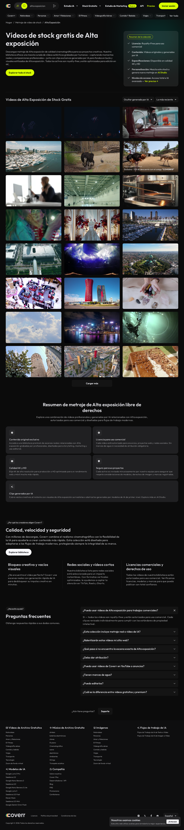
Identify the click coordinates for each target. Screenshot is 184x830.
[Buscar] (24, 6)
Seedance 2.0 (11, 784)
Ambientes (54, 756)
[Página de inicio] (8, 6)
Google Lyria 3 (11, 791)
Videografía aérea (13, 746)
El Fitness (9, 743)
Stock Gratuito (89, 5)
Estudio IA (69, 5)
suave (52, 749)
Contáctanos (55, 794)
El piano (53, 743)
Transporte (10, 756)
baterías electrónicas (58, 736)
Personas (9, 736)
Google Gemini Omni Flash (16, 805)
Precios (151, 5)
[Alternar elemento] (174, 610)
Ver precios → (151, 81)
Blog (51, 784)
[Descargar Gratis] (57, 202)
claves (52, 739)
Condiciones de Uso (68, 816)
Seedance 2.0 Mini (13, 801)
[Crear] (18, 6)
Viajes (8, 753)
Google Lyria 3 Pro (13, 774)
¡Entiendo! (172, 822)
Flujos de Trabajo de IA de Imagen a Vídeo (153, 736)
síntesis (52, 732)
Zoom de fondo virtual (14, 763)
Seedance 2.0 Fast (13, 794)
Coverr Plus (54, 777)
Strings (52, 760)
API (142, 5)
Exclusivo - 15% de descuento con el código (149, 169)
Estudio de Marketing (120, 5)
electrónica (54, 753)
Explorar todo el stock (20, 72)
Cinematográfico (56, 746)
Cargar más (92, 383)
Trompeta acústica (57, 763)
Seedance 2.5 (11, 777)
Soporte (105, 711)
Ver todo (173, 15)
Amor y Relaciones (13, 739)
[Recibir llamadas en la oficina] (33, 190)
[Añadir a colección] (57, 179)
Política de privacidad (49, 816)
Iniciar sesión (168, 5)
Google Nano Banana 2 (15, 781)
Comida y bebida (12, 749)
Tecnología (10, 760)
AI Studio (162, 72)
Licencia (34, 816)
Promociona (54, 791)
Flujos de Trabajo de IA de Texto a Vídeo (152, 732)
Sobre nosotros (55, 774)
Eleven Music (11, 798)
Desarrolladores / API (58, 781)
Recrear (33, 203)
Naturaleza (10, 732)
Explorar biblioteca (18, 552)
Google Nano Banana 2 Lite (16, 787)
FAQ (51, 787)
